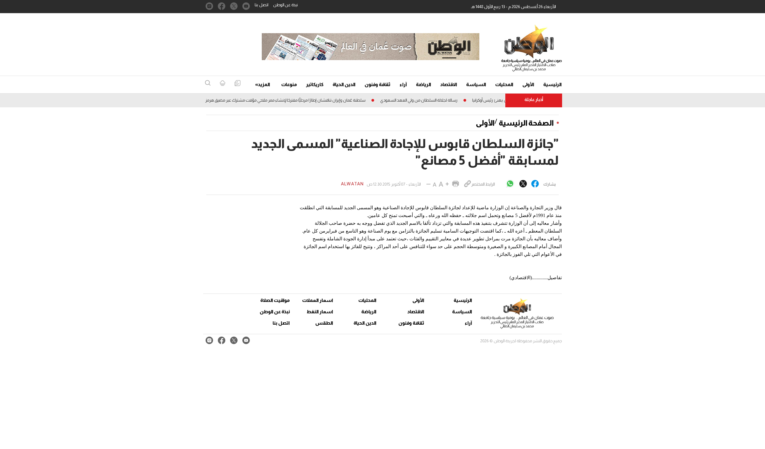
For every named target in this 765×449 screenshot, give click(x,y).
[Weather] (222, 83)
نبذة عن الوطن (285, 4)
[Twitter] (523, 184)
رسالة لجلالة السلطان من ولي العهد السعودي (428, 100)
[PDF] (237, 83)
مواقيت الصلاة (275, 300)
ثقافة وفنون (378, 84)
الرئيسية (552, 84)
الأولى (528, 84)
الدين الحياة (344, 84)
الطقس (324, 323)
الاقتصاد (448, 84)
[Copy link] (467, 184)
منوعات (289, 84)
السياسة (476, 84)
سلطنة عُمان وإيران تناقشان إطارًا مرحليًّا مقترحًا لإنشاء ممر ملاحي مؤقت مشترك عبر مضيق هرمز (295, 100)
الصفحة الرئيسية (526, 123)
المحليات (504, 84)
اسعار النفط (320, 311)
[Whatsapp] (510, 184)
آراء (403, 84)
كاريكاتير (315, 84)
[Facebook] (535, 184)
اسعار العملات (318, 300)
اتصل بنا (261, 4)
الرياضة (423, 84)
